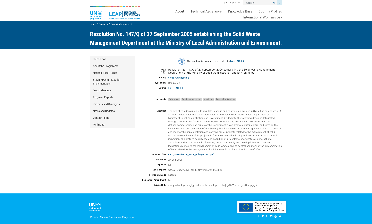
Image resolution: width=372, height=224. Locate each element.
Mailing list (99, 124)
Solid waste (174, 99)
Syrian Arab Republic (120, 24)
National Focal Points (105, 72)
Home (93, 24)
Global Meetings (102, 90)
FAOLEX (240, 61)
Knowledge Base (240, 11)
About (179, 11)
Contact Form (101, 117)
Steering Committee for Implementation (106, 81)
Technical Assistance (206, 11)
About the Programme (105, 65)
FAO (232, 61)
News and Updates (104, 110)
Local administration (225, 99)
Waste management (191, 99)
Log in (224, 2)
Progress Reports (103, 97)
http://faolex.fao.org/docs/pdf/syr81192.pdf (191, 154)
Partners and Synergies (106, 104)
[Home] (115, 13)
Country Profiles (270, 11)
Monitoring (209, 99)
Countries (103, 24)
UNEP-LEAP (99, 59)
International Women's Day (262, 17)
